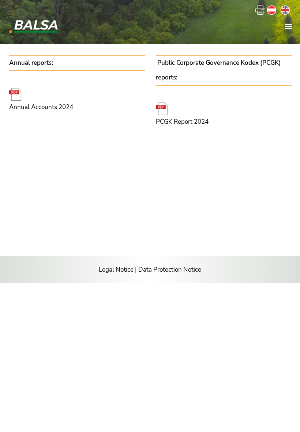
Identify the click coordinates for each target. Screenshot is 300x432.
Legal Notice (116, 269)
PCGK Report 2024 (182, 122)
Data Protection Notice (169, 269)
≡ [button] (288, 26)
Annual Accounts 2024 (41, 107)
